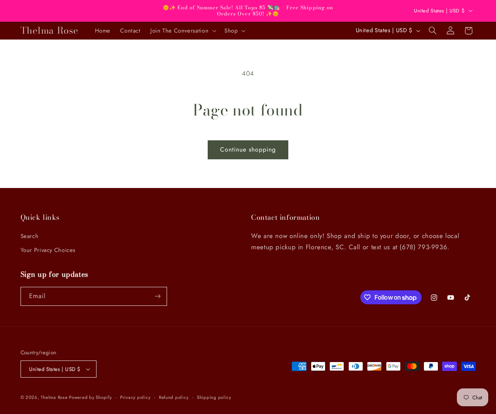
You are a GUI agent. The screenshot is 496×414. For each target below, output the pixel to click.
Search (30, 236)
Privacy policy (135, 397)
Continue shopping (248, 149)
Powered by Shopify (90, 397)
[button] (182, 30)
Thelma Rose (55, 397)
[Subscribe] (157, 296)
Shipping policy (214, 397)
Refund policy (174, 397)
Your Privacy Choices (48, 250)
